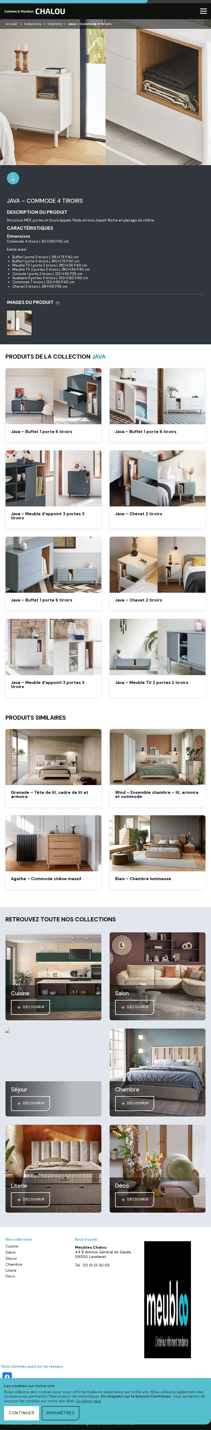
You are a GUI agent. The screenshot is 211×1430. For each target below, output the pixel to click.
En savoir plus (88, 1400)
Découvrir (34, 1007)
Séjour (11, 1258)
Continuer (21, 1413)
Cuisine (11, 1246)
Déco (10, 1276)
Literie (10, 1270)
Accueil (11, 24)
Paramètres (60, 1413)
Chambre (55, 24)
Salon (10, 1252)
